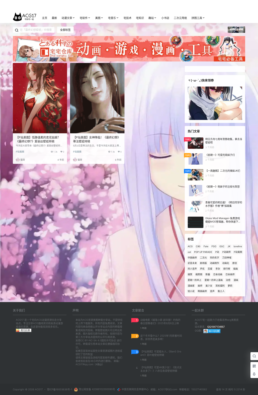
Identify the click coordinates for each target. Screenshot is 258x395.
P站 (217, 252)
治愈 (228, 280)
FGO (214, 246)
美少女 (208, 285)
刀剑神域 (226, 257)
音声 (212, 291)
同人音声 (192, 268)
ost (189, 252)
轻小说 (191, 291)
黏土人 (221, 291)
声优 (202, 268)
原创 (234, 263)
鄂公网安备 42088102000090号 (97, 389)
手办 (218, 268)
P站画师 (226, 252)
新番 (207, 274)
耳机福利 (220, 285)
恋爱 (210, 268)
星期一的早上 (194, 280)
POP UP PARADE (203, 252)
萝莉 (230, 285)
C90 (198, 246)
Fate (206, 246)
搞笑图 (198, 274)
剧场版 (203, 263)
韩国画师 (202, 291)
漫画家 (191, 285)
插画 (235, 268)
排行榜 (226, 268)
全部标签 (65, 29)
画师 (200, 285)
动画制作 (214, 263)
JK (229, 246)
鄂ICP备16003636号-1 (59, 389)
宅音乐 (112, 17)
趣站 (151, 17)
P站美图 (20, 151)
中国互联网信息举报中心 (135, 389)
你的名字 (214, 257)
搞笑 (190, 274)
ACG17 (38, 389)
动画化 (225, 263)
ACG (190, 246)
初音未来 (192, 263)
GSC (221, 246)
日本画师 (230, 274)
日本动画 (217, 274)
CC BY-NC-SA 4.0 (90, 340)
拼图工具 (197, 17)
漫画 (236, 280)
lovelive (238, 246)
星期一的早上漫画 (214, 280)
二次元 (203, 257)
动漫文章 (67, 17)
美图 (97, 17)
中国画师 (192, 257)
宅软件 (84, 17)
